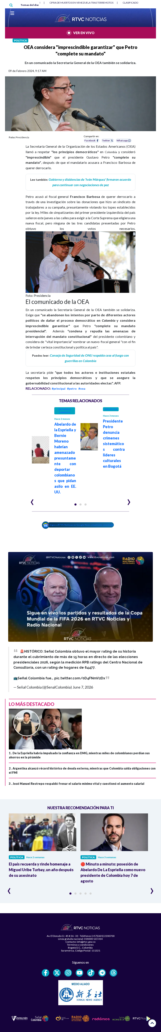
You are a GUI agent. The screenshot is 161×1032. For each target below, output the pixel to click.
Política (20, 40)
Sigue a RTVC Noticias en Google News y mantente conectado (81, 525)
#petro (72, 388)
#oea (81, 388)
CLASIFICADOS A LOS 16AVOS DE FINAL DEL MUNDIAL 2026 (83, 2)
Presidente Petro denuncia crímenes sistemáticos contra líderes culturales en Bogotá (114, 444)
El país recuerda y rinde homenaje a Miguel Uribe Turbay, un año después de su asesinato (41, 870)
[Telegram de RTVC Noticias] (102, 973)
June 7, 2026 (83, 687)
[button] (75, 504)
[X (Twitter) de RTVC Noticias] (57, 973)
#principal (58, 388)
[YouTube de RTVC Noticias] (79, 973)
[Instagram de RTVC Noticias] (68, 973)
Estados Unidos (64, 411)
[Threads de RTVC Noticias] (113, 973)
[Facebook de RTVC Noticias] (45, 973)
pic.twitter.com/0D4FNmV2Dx (79, 678)
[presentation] (32, 500)
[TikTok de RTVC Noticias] (91, 973)
